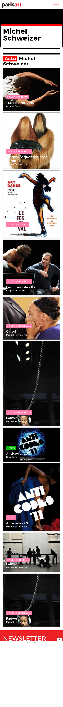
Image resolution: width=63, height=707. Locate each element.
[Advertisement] (31, 675)
